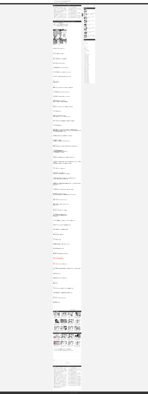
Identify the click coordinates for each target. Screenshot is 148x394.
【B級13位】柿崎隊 (86, 80)
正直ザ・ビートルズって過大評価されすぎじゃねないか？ (61, 24)
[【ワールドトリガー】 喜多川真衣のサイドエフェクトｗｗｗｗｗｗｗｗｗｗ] (56, 343)
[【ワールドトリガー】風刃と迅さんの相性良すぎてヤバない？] (70, 321)
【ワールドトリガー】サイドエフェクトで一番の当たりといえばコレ (64, 346)
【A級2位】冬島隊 (86, 55)
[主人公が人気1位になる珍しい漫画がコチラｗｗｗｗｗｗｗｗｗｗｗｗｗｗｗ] (77, 328)
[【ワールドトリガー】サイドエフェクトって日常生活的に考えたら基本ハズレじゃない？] (77, 321)
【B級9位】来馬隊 (86, 75)
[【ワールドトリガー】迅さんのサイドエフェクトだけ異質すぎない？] (70, 328)
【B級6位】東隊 (86, 71)
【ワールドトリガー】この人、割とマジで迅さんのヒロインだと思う (64, 324)
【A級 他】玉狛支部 (86, 64)
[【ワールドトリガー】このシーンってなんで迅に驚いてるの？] (63, 314)
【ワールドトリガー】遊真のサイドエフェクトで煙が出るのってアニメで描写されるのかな (57, 339)
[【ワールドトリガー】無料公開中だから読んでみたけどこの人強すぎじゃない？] (77, 314)
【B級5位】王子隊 (86, 70)
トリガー (85, 53)
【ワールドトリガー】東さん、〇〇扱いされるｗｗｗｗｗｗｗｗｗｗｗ (63, 350)
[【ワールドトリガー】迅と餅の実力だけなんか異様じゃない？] (63, 328)
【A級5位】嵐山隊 (86, 59)
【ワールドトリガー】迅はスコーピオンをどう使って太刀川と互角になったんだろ (57, 331)
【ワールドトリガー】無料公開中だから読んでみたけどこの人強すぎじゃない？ (77, 317)
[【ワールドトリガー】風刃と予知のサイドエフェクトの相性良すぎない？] (70, 336)
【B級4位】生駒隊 (86, 69)
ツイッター (68, 3)
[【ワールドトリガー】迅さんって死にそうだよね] (70, 314)
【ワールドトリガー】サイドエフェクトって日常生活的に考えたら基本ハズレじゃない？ (77, 324)
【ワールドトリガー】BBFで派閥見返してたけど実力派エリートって (57, 317)
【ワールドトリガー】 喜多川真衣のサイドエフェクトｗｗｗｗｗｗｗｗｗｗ (57, 346)
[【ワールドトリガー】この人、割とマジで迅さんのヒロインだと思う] (63, 321)
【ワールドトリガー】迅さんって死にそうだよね (70, 317)
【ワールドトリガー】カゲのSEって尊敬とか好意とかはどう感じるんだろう (77, 339)
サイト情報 (64, 3)
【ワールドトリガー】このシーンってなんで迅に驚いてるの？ (64, 317)
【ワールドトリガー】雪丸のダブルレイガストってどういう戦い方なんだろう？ (91, 36)
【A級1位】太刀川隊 (86, 54)
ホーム (54, 3)
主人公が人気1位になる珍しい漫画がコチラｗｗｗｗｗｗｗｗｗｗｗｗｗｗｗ (77, 331)
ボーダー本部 (85, 43)
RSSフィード (59, 3)
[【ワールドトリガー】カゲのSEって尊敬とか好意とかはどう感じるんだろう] (77, 336)
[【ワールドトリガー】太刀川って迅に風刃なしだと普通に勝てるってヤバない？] (56, 321)
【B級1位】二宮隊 (86, 65)
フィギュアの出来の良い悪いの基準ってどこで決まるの (60, 25)
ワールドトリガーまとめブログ (62, 1)
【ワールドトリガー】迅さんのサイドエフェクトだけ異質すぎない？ (70, 331)
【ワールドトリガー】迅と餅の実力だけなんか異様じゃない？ (64, 331)
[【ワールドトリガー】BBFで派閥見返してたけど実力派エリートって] (56, 314)
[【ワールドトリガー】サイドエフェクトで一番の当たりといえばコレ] (63, 343)
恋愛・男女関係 (86, 49)
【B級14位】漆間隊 (86, 81)
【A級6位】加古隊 (86, 60)
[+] (87, 43)
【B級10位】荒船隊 (86, 76)
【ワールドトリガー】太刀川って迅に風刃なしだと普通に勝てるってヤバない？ (57, 324)
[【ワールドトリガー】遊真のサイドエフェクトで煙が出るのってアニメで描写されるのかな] (56, 336)
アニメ (85, 44)
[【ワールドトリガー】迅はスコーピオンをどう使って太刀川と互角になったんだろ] (56, 328)
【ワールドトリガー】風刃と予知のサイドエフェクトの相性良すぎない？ (70, 339)
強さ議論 (85, 48)
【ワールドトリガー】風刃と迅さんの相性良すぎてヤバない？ (70, 324)
